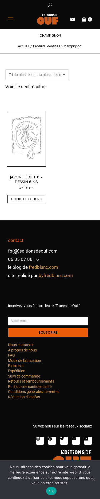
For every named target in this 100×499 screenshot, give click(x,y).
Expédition (16, 371)
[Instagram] (40, 441)
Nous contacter (21, 345)
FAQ (11, 355)
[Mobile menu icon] (10, 19)
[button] (79, 4)
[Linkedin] (88, 441)
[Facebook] (52, 441)
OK (51, 491)
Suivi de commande (24, 376)
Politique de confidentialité (29, 386)
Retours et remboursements (31, 381)
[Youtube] (76, 441)
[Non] (93, 479)
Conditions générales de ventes (33, 391)
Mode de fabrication (24, 360)
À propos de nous (22, 350)
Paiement (16, 365)
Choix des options (26, 199)
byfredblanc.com (56, 275)
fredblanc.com (43, 267)
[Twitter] (64, 441)
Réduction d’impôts (24, 397)
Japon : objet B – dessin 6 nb (26, 179)
